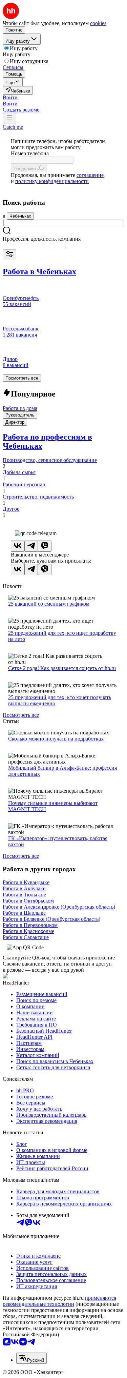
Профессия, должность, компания (42, 239)
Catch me (13, 127)
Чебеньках (20, 216)
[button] (10, 97)
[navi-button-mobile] (9, 118)
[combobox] (34, 245)
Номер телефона (30, 153)
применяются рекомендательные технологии (59, 1301)
